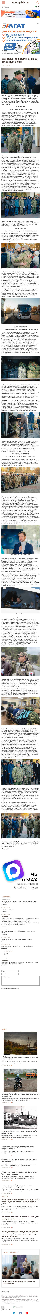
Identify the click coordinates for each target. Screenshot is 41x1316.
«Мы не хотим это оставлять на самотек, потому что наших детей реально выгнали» (20, 1218)
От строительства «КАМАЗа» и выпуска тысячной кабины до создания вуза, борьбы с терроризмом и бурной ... (19, 1136)
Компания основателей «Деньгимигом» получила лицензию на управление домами (17, 1186)
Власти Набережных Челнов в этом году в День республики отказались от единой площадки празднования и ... (18, 1164)
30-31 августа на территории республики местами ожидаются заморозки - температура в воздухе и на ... (19, 1062)
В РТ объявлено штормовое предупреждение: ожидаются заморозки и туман (19, 1058)
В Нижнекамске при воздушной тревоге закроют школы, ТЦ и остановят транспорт (19, 1173)
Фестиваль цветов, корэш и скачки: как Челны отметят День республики (19, 1160)
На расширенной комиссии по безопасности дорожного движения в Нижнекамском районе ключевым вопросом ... (20, 1099)
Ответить (4, 904)
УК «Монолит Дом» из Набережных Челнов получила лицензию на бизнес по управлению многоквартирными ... (19, 1190)
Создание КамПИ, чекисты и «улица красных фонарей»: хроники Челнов (19, 1132)
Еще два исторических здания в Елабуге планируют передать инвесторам (17, 1148)
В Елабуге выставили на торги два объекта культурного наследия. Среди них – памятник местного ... (17, 1152)
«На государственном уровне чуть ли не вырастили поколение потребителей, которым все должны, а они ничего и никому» (19, 1234)
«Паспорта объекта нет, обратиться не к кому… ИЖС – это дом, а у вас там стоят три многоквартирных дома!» (20, 1201)
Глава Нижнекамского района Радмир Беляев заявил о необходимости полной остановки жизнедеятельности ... (17, 1177)
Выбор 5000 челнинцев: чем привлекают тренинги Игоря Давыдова (19, 1282)
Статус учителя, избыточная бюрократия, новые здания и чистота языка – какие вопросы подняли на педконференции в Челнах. (19, 1240)
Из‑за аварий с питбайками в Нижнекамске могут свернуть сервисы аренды (20, 1095)
